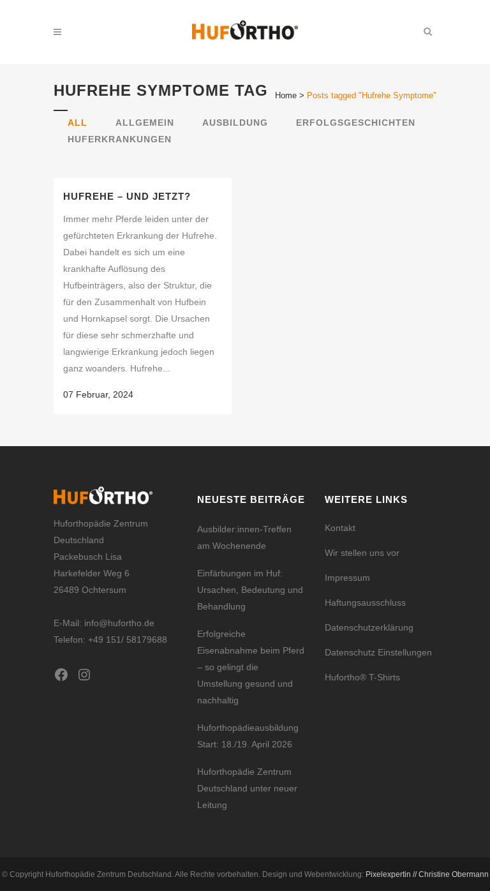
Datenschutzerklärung (369, 627)
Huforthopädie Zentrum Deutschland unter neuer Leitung (247, 788)
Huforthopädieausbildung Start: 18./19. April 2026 (248, 736)
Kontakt (340, 528)
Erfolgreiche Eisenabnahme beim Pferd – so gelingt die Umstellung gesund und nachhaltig (250, 667)
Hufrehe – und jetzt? (127, 196)
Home (286, 95)
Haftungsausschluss (365, 602)
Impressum (347, 578)
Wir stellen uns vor (362, 553)
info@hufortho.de (119, 623)
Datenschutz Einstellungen (378, 652)
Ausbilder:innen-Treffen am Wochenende (244, 537)
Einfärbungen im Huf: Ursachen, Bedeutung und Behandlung (250, 589)
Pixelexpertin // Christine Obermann (427, 874)
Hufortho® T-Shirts (362, 677)
